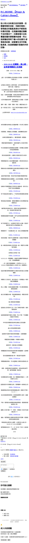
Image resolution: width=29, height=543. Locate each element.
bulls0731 (3, 441)
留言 (15, 450)
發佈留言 (3, 471)
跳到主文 (3, 19)
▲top (2, 458)
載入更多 (3, 461)
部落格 (5, 56)
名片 (5, 58)
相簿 (5, 54)
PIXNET (7, 520)
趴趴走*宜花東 (14, 456)
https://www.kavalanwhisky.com (19, 112)
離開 (9, 540)
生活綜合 (12, 454)
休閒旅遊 (13, 51)
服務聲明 (17, 521)
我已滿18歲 (3, 540)
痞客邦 (11, 450)
